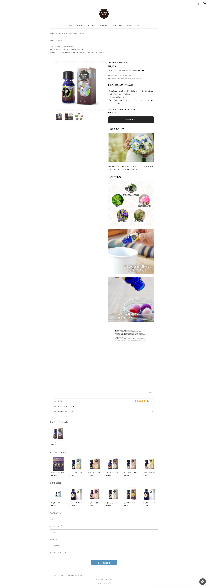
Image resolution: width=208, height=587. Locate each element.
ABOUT (80, 25)
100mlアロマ (54, 546)
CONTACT (104, 25)
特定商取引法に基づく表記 (76, 575)
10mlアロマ (54, 519)
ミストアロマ (54, 533)
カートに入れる (131, 120)
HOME (70, 25)
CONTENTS (117, 25)
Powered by (101, 583)
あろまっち (53, 539)
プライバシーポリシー (58, 575)
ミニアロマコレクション (58, 552)
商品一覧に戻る (104, 563)
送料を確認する (129, 75)
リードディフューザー (57, 526)
